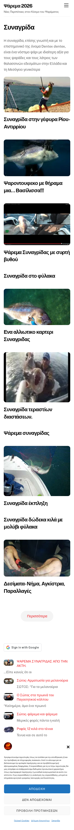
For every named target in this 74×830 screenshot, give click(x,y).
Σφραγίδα (56, 820)
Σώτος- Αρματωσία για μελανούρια (42, 680)
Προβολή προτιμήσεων (37, 810)
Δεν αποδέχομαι (37, 799)
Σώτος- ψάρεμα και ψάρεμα (37, 714)
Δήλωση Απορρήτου (40, 820)
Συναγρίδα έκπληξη (26, 503)
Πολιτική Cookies (21, 820)
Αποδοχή (37, 789)
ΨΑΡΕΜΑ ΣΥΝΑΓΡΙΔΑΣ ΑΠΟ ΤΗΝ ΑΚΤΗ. (42, 663)
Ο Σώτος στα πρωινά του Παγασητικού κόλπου (35, 697)
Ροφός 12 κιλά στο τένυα (35, 729)
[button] (68, 747)
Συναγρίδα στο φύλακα (29, 276)
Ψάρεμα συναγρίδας (26, 433)
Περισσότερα (37, 616)
